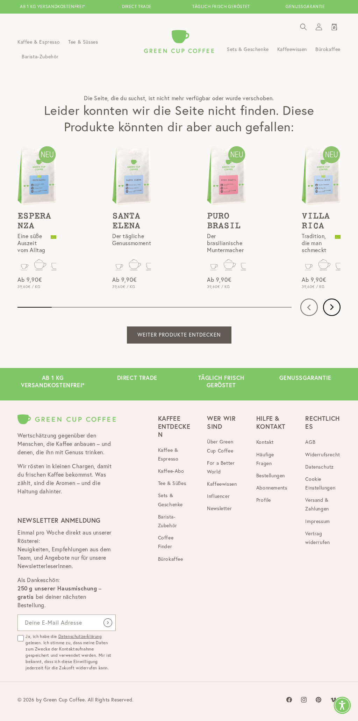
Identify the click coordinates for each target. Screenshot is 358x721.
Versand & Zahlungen (317, 504)
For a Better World (221, 467)
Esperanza (34, 221)
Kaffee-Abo (171, 471)
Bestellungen (270, 475)
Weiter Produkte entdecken (179, 334)
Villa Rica (316, 221)
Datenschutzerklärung (80, 636)
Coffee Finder (166, 542)
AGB (310, 442)
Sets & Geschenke (170, 499)
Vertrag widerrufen (317, 537)
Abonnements (271, 488)
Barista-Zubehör (167, 521)
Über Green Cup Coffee (220, 446)
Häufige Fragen (265, 458)
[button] (303, 27)
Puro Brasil (224, 221)
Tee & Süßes (172, 483)
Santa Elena (126, 221)
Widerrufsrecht (322, 454)
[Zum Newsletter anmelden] (107, 623)
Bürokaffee (170, 559)
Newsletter (219, 508)
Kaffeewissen (222, 484)
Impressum (317, 521)
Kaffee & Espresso (168, 454)
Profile (263, 500)
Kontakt (265, 442)
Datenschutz (319, 467)
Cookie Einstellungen (320, 483)
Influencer (218, 496)
